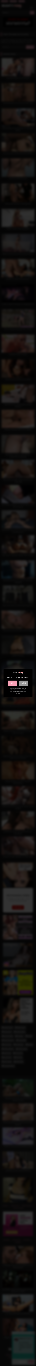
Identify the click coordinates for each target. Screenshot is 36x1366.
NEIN (24, 683)
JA (12, 683)
